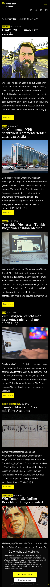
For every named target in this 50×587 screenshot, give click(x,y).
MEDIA (4, 126)
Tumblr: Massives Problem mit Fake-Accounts (22, 409)
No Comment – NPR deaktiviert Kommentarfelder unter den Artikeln (24, 133)
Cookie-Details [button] (14, 584)
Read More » (8, 118)
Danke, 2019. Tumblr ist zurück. (20, 32)
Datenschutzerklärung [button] (26, 584)
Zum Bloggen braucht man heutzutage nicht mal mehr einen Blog (22, 319)
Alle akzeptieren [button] (25, 575)
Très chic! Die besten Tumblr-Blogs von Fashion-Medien (24, 226)
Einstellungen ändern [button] (25, 580)
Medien (5, 404)
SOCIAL (4, 221)
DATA (4, 313)
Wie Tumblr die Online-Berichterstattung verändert (22, 500)
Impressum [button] (36, 584)
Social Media (14, 404)
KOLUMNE (5, 27)
